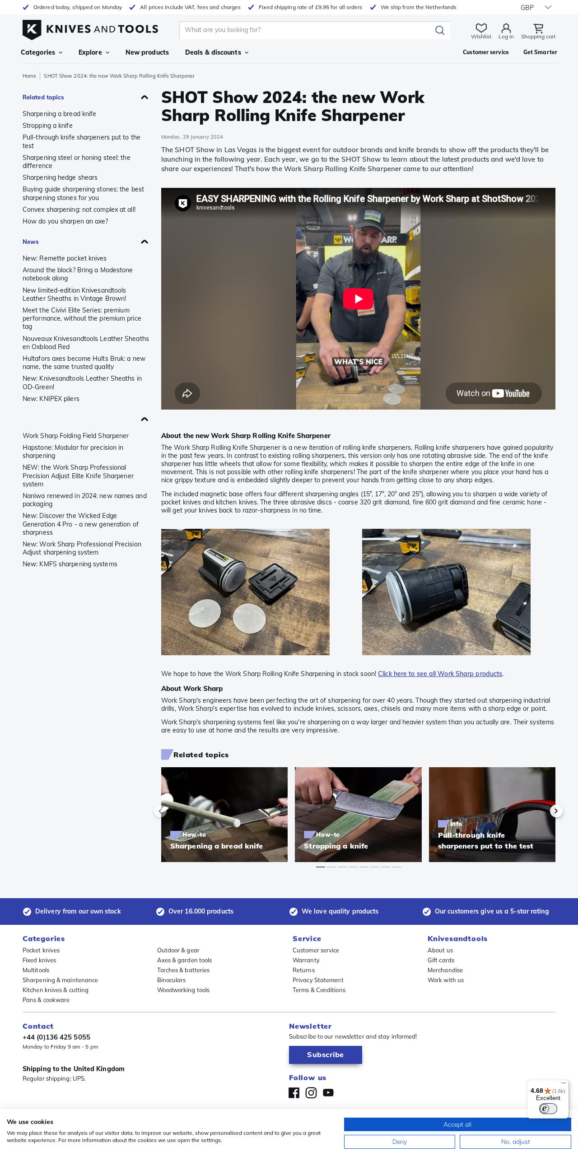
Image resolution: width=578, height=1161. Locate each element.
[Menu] (563, 1085)
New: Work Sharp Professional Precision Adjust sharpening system (82, 548)
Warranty (306, 960)
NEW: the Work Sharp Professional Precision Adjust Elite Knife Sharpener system (78, 475)
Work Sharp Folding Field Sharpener (76, 436)
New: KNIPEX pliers (51, 399)
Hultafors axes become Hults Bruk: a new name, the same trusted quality (84, 362)
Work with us (446, 980)
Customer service (316, 950)
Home (29, 76)
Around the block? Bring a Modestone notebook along (78, 274)
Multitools (36, 970)
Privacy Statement (318, 980)
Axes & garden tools (184, 960)
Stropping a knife (48, 125)
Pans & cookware (46, 999)
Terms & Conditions (319, 989)
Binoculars (171, 980)
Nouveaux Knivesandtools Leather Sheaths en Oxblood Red (86, 343)
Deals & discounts (213, 52)
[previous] (175, 811)
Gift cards (441, 960)
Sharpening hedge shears (60, 177)
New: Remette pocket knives (65, 258)
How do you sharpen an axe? (65, 221)
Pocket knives (41, 950)
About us (440, 950)
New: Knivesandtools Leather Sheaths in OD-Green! (82, 382)
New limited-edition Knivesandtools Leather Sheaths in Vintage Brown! (74, 294)
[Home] (90, 28)
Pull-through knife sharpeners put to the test (81, 141)
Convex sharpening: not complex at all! (79, 209)
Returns (304, 970)
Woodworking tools (183, 989)
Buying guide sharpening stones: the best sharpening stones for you (83, 193)
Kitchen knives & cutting (56, 989)
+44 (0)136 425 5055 (56, 1037)
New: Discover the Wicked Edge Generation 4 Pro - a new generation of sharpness (81, 524)
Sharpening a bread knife (59, 114)
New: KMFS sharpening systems (70, 564)
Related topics (43, 97)
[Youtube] (328, 1092)
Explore (90, 52)
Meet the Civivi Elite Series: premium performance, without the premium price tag (82, 318)
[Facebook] (294, 1092)
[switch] (548, 1108)
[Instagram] (311, 1092)
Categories (38, 52)
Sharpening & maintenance (60, 980)
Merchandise (445, 970)
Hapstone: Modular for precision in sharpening (73, 451)
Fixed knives (39, 960)
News (31, 241)
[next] (541, 811)
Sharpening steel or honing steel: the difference (77, 162)
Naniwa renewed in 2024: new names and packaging (85, 500)
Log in (506, 36)
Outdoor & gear (178, 950)
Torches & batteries (183, 970)
